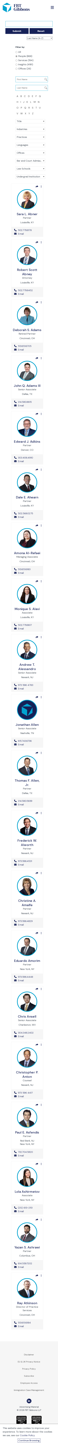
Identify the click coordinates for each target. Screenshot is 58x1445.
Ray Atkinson (27, 1303)
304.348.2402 (29, 1032)
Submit (17, 31)
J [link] (23, 102)
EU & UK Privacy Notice (29, 1361)
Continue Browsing (29, 1440)
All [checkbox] (19, 52)
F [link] (36, 96)
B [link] (21, 96)
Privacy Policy (29, 1368)
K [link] (27, 102)
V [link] (17, 113)
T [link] (36, 107)
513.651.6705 (29, 346)
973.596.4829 (29, 921)
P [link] (21, 107)
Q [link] (25, 107)
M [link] (35, 102)
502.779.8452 (29, 290)
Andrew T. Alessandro (27, 667)
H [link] (17, 102)
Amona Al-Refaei (27, 553)
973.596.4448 (29, 976)
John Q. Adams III (27, 386)
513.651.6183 (29, 569)
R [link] (29, 107)
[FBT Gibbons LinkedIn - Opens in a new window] (29, 1401)
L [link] (30, 102)
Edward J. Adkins (27, 441)
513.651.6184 (29, 1322)
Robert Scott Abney (27, 272)
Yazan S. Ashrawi (27, 1247)
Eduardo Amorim (27, 961)
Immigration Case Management (29, 1390)
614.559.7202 (29, 1263)
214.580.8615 (29, 402)
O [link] (17, 107)
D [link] (29, 96)
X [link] (25, 113)
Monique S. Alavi (27, 609)
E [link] (32, 96)
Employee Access (29, 1383)
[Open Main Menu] (52, 7)
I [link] (20, 102)
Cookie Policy (27, 1435)
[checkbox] (29, 56)
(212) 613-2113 (29, 1207)
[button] (30, 121)
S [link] (32, 107)
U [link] (40, 107)
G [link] (40, 96)
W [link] (21, 113)
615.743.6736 (29, 741)
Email (20, 233)
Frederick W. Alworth (27, 842)
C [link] (25, 96)
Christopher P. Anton (27, 1074)
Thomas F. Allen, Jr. (27, 782)
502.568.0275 (29, 513)
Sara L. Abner (27, 214)
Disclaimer (29, 1354)
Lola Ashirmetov (27, 1191)
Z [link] (32, 113)
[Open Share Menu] (37, 186)
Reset (41, 31)
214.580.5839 (29, 801)
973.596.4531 (29, 861)
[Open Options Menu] (41, 186)
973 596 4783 (29, 685)
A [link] (17, 96)
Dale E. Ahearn (27, 497)
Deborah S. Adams (27, 330)
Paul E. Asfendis (27, 1132)
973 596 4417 (29, 1092)
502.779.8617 (29, 625)
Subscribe (29, 1376)
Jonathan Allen (27, 725)
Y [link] (29, 113)
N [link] (38, 102)
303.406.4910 (29, 457)
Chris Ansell (27, 1016)
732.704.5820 (29, 1152)
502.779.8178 (29, 230)
